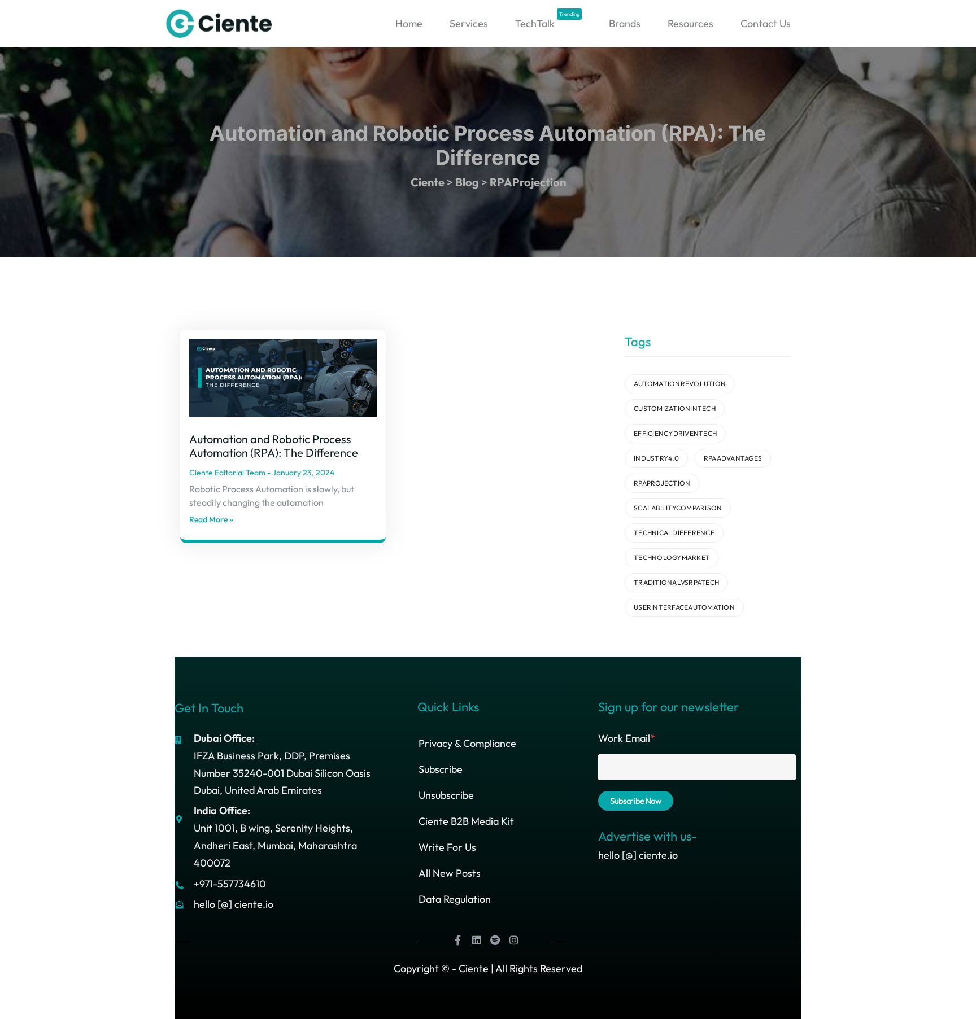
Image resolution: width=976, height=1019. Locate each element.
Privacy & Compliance (467, 743)
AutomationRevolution (680, 383)
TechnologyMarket (672, 557)
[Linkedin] (477, 940)
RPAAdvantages (733, 458)
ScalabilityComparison (678, 508)
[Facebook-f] (458, 940)
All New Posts (450, 873)
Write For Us (447, 847)
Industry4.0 (656, 458)
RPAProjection (662, 483)
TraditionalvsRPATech (676, 582)
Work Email (626, 738)
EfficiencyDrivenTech (675, 433)
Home (408, 23)
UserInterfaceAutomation (684, 607)
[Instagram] (514, 940)
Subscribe (441, 769)
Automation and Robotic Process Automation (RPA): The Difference (273, 446)
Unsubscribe (446, 795)
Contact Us (765, 23)
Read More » (211, 519)
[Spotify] (495, 940)
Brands (624, 23)
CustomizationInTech (675, 408)
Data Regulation (455, 899)
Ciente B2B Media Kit (466, 821)
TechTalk (547, 20)
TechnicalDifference (674, 532)
